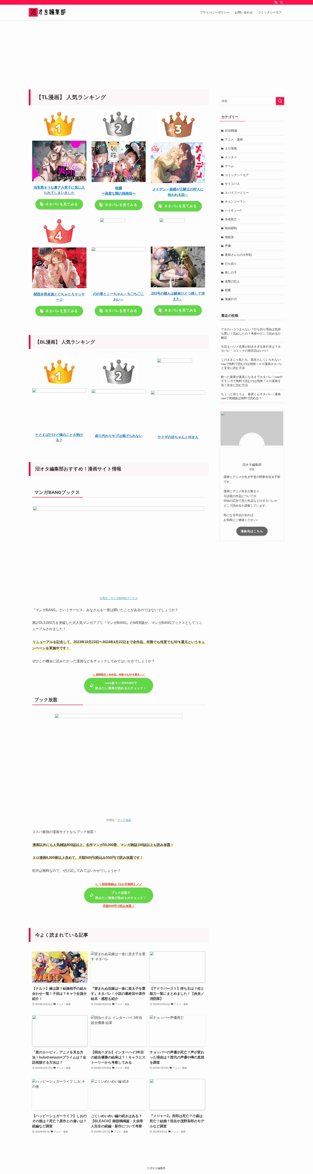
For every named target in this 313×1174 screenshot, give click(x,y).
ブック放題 (124, 820)
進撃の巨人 (232, 281)
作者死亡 (231, 219)
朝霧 (118, 188)
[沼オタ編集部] (48, 12)
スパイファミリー (237, 192)
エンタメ (231, 157)
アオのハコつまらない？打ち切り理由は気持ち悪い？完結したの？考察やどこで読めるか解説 (251, 333)
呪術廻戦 (231, 228)
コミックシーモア (237, 175)
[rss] (276, 2)
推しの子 (231, 272)
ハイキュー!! (233, 210)
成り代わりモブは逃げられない (118, 436)
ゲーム (229, 166)
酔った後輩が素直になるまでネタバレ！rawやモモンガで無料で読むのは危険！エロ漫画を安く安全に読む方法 (252, 381)
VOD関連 (231, 130)
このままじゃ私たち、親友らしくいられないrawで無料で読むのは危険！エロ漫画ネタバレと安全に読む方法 (252, 364)
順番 (228, 290)
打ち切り (231, 263)
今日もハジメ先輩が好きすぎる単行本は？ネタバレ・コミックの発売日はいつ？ (251, 349)
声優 (228, 245)
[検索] (281, 2)
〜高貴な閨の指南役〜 (119, 193)
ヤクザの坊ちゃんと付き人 (178, 437)
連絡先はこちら (252, 531)
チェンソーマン (235, 201)
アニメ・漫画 (234, 139)
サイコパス (232, 183)
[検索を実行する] (280, 101)
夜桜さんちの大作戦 (238, 254)
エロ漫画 (231, 148)
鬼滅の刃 (231, 299)
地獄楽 (229, 237)
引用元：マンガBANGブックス (118, 598)
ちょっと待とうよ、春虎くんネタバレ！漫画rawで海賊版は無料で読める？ (251, 396)
